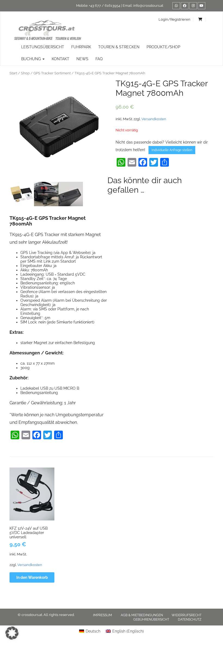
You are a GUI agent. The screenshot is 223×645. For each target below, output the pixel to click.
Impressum (102, 615)
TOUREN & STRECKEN (119, 47)
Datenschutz (190, 619)
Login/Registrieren (174, 19)
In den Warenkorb (32, 577)
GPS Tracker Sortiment (52, 73)
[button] (12, 633)
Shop (25, 73)
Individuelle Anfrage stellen (171, 150)
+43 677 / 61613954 (104, 6)
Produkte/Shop (163, 47)
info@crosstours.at (148, 6)
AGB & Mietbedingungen (142, 615)
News (82, 59)
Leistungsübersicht (42, 47)
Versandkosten (153, 119)
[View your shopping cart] (200, 19)
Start (13, 73)
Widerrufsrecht (187, 615)
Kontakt (60, 59)
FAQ (99, 59)
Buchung (31, 59)
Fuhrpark (81, 47)
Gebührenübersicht (151, 619)
